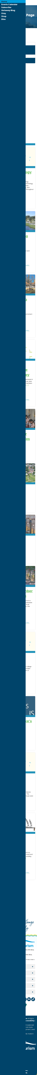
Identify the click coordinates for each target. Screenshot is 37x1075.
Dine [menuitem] (3, 19)
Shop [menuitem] (3, 16)
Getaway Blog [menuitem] (8, 10)
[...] (28, 385)
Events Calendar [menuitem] (9, 4)
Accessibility (29, 1021)
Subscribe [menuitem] (6, 7)
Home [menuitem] (4, 1)
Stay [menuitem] (3, 13)
